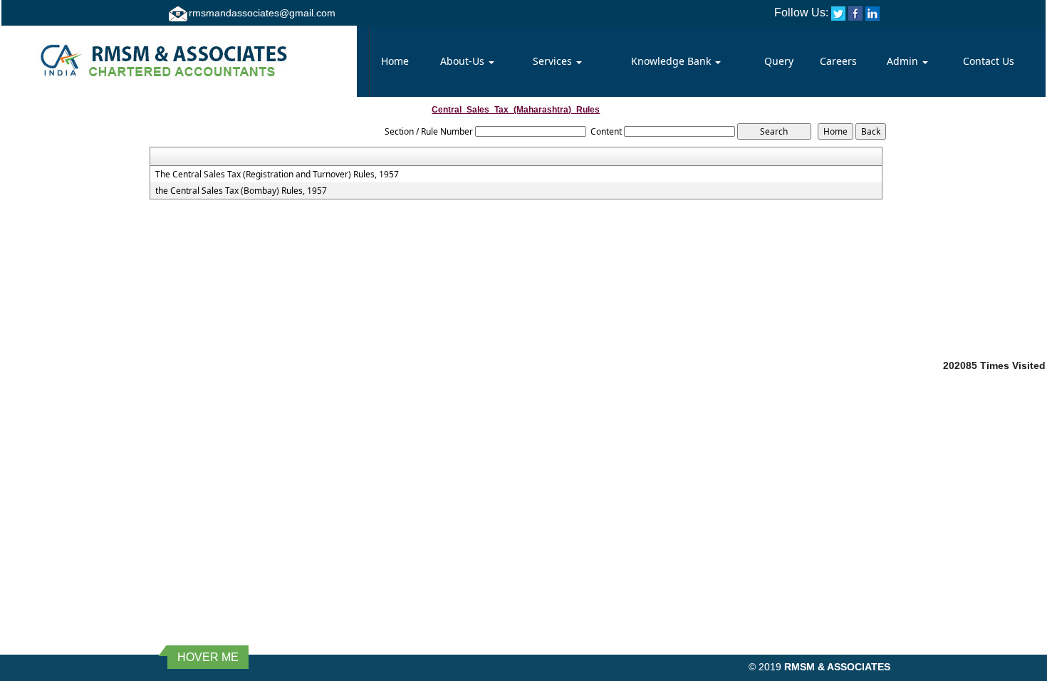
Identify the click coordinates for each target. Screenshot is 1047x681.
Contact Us (988, 61)
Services (554, 61)
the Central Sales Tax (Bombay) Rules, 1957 (241, 191)
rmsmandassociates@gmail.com (262, 13)
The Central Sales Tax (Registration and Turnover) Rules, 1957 (277, 174)
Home (395, 61)
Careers (838, 61)
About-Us (463, 61)
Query (778, 61)
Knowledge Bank (672, 61)
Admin (904, 61)
